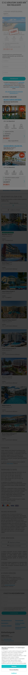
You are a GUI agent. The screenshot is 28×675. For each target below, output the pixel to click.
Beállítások (13, 673)
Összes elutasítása (14, 669)
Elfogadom (14, 666)
